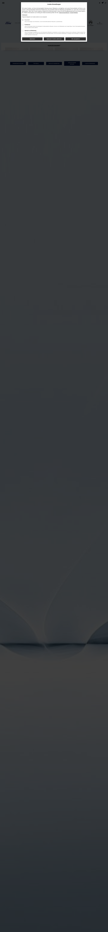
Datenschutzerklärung (64, 12)
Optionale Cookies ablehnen (54, 39)
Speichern (32, 39)
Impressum (24, 14)
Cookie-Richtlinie (74, 12)
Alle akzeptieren (75, 39)
